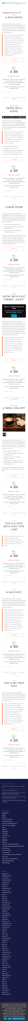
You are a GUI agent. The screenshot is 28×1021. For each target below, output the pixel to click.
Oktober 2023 (6, 882)
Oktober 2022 (6, 890)
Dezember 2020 (6, 907)
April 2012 (5, 986)
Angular (4, 815)
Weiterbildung (6, 862)
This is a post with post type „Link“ (14, 526)
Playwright (5, 831)
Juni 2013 (4, 971)
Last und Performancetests (9, 823)
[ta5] (11, 3)
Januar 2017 (5, 936)
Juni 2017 (4, 930)
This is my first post (14, 684)
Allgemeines (5, 813)
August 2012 (5, 977)
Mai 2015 (4, 946)
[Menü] (25, 3)
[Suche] (21, 3)
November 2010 (6, 994)
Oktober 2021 (6, 905)
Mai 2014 (4, 961)
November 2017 (6, 925)
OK (5, 1018)
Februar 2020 (5, 913)
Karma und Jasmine (7, 819)
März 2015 (5, 948)
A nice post (14, 592)
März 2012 (5, 988)
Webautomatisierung (7, 860)
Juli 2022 (4, 894)
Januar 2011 (5, 992)
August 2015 (5, 940)
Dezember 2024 (6, 876)
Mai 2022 (4, 898)
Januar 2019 (5, 919)
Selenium (4, 842)
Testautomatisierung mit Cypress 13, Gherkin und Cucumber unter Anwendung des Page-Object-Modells (14, 797)
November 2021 (6, 903)
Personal (15, 105)
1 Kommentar (14, 97)
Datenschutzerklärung (18, 1018)
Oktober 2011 (6, 990)
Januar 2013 (5, 973)
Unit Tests (5, 856)
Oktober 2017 (6, 927)
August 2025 (5, 873)
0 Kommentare (13, 196)
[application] (14, 117)
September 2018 (6, 923)
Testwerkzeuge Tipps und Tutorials (11, 854)
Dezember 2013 (6, 967)
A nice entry (14, 17)
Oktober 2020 (6, 909)
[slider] (23, 117)
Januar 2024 (5, 878)
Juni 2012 (4, 981)
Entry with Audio (14, 110)
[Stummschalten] (20, 117)
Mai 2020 (4, 911)
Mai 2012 (4, 984)
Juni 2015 (4, 944)
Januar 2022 (5, 900)
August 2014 (5, 959)
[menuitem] (21, 3)
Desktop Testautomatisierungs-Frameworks (9, 790)
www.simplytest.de (8, 91)
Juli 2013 (4, 969)
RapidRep (4, 840)
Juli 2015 (4, 942)
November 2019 (6, 915)
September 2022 (6, 892)
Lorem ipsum (14, 207)
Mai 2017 (4, 932)
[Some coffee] (14, 422)
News (14, 15)
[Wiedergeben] (3, 117)
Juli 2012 (4, 979)
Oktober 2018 (6, 921)
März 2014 (5, 963)
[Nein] (26, 1011)
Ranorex (4, 838)
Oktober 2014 (6, 954)
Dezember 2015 (6, 938)
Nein (9, 1018)
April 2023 (5, 886)
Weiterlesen (14, 60)
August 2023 (5, 884)
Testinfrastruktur (6, 850)
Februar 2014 (5, 965)
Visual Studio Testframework (10, 858)
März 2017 (5, 934)
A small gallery (14, 407)
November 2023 (6, 880)
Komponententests (7, 821)
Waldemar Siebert (14, 399)
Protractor (5, 833)
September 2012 (6, 975)
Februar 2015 (5, 950)
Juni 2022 (4, 896)
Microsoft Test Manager (8, 825)
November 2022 (6, 888)
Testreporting (6, 852)
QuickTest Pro (6, 835)
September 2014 (6, 957)
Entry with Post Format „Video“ (14, 298)
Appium (4, 817)
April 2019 (5, 917)
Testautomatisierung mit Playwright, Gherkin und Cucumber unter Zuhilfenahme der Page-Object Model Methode (14, 793)
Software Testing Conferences (10, 844)
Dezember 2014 (6, 952)
